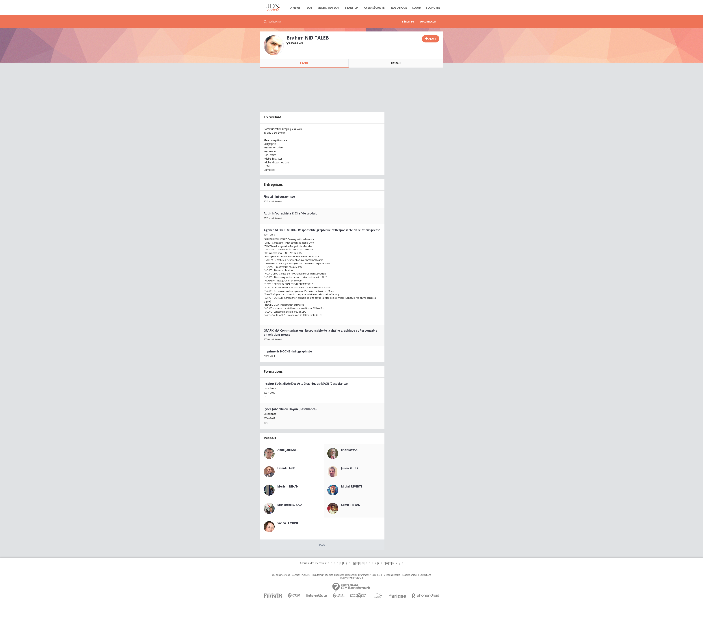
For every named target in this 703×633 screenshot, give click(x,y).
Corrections (425, 575)
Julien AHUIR (349, 468)
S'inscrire (408, 21)
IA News (295, 7)
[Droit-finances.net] (339, 595)
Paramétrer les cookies (370, 575)
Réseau (395, 63)
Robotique (399, 7)
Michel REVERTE (351, 486)
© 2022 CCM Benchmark (351, 578)
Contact (295, 575)
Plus (322, 544)
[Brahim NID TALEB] (274, 45)
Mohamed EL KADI (289, 505)
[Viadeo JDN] (378, 595)
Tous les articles (409, 575)
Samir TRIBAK (350, 505)
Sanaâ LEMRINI (287, 523)
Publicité (306, 575)
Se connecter (428, 21)
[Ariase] (397, 596)
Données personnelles (346, 575)
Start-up (351, 7)
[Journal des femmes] (273, 595)
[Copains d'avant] (358, 595)
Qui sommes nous (281, 575)
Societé (329, 575)
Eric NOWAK (349, 450)
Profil (304, 63)
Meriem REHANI (288, 486)
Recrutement (318, 575)
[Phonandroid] (425, 595)
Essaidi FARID (286, 468)
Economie (433, 7)
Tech (308, 7)
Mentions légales (392, 575)
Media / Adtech (328, 7)
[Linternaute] (316, 595)
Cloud (416, 7)
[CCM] (294, 595)
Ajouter (432, 38)
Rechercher (275, 21)
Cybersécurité (374, 7)
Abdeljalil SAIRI (287, 450)
